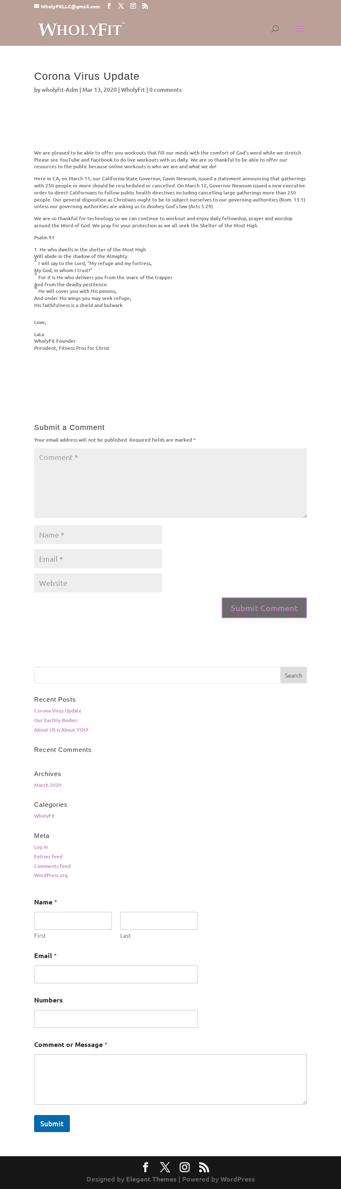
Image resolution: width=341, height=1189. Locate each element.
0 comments (165, 89)
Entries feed (48, 856)
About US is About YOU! (61, 729)
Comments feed (52, 866)
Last (125, 935)
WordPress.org (51, 875)
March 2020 (48, 785)
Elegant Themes (151, 1178)
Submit (52, 1123)
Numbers (48, 1000)
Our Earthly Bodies (55, 720)
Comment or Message (71, 1044)
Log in (41, 846)
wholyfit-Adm (60, 89)
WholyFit (133, 89)
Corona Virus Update (58, 710)
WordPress (237, 1178)
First (40, 935)
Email (45, 955)
